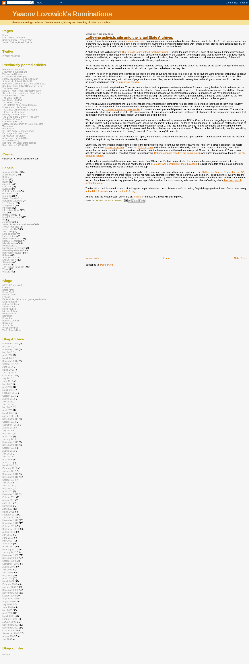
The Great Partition (11, 98)
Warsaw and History (12, 74)
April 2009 (7, 578)
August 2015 (8, 399)
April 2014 (7, 436)
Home (166, 258)
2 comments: (117, 200)
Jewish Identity (9, 229)
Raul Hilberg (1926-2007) (15, 145)
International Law (11, 210)
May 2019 (7, 346)
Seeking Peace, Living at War (17, 40)
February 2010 (9, 549)
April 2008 (7, 613)
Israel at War (8, 215)
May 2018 (7, 352)
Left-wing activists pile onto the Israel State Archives (129, 37)
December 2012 (10, 474)
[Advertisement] (112, 231)
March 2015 (8, 413)
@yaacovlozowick (11, 56)
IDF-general (8, 205)
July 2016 (7, 378)
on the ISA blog (127, 191)
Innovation (7, 208)
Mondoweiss (8, 245)
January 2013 (9, 471)
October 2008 (9, 595)
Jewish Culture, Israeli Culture (17, 42)
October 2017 (9, 364)
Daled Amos (8, 290)
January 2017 (9, 372)
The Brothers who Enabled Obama (19, 105)
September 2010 (10, 529)
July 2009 (7, 569)
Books (5, 179)
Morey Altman (9, 313)
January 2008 (9, 622)
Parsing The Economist (13, 114)
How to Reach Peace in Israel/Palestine (22, 91)
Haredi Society (9, 198)
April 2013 (7, 462)
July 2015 (7, 401)
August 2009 (8, 567)
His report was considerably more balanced (174, 164)
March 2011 (8, 512)
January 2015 (9, 416)
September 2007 (10, 633)
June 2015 (7, 404)
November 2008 (10, 593)
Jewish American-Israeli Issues (17, 224)
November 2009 (10, 558)
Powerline (7, 318)
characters (7, 184)
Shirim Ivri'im (8, 257)
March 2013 (8, 465)
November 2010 (10, 523)
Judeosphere (8, 306)
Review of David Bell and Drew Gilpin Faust (24, 83)
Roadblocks (8, 128)
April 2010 (7, 543)
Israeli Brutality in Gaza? (14, 95)
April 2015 (7, 410)
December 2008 (10, 590)
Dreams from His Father (14, 107)
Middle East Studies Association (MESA (223, 172)
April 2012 (7, 491)
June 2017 (7, 367)
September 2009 (10, 564)
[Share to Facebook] (140, 201)
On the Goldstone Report (14, 76)
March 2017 (8, 370)
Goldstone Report (11, 191)
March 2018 (8, 358)
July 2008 (7, 604)
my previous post (135, 41)
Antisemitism (8, 174)
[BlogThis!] (133, 201)
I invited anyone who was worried (123, 109)
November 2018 (10, 349)
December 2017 (10, 361)
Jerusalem (7, 222)
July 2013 (7, 453)
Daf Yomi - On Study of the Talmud (19, 143)
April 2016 (7, 387)
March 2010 (8, 546)
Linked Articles (9, 236)
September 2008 (10, 598)
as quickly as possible (127, 82)
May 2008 (7, 610)
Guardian (7, 196)
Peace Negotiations (12, 250)
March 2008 (8, 616)
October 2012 (9, 480)
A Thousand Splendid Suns (15, 138)
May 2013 (7, 459)
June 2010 (7, 538)
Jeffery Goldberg (10, 304)
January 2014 (9, 439)
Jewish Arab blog (10, 227)
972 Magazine (145, 147)
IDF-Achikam (8, 203)
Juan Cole (7, 231)
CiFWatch (7, 287)
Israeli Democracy (11, 217)
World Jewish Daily (11, 330)
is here (137, 196)
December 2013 (10, 442)
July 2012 (7, 482)
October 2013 (9, 448)
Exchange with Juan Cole (15, 133)
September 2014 (10, 425)
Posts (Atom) (107, 264)
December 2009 (10, 555)
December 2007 (10, 625)
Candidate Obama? (12, 119)
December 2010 (10, 520)
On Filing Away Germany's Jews (18, 131)
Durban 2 (7, 189)
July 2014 (7, 430)
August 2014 (8, 427)
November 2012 (10, 477)
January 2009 (9, 587)
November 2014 (10, 419)
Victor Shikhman (10, 328)
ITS (4, 219)
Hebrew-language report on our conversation (177, 153)
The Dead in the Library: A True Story (20, 117)
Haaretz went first (114, 147)
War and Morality (10, 140)
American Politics (11, 172)
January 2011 (9, 517)
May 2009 (7, 575)
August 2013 (8, 451)
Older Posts (240, 258)
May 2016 (7, 384)
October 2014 (9, 422)
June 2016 (7, 381)
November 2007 (10, 628)
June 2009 (7, 572)
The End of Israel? (11, 88)
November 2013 (10, 445)
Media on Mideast (11, 238)
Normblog (7, 316)
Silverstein (7, 262)
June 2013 (7, 456)
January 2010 (9, 552)
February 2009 (9, 584)
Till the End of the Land (13, 112)
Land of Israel (9, 234)
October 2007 (9, 630)
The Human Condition (13, 267)
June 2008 (7, 607)
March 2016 (8, 390)
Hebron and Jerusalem (13, 69)
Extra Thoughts (9, 302)
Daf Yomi (6, 186)
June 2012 (7, 485)
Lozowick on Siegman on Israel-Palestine (22, 124)
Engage (6, 297)
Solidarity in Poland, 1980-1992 (18, 81)
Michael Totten (9, 311)
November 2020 (10, 343)
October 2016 (9, 375)
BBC (4, 177)
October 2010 (9, 526)
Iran (4, 212)
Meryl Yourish (9, 309)
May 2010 (7, 541)
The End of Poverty (11, 102)
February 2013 (9, 468)
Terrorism (7, 264)
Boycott (6, 182)
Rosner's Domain (11, 320)
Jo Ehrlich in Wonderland (14, 72)
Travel (5, 269)
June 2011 (7, 503)
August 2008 (8, 601)
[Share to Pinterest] (143, 201)
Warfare (6, 271)
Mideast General (10, 241)
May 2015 (7, 407)
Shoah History (9, 260)
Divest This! (8, 292)
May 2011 (7, 506)
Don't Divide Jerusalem (13, 37)
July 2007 (7, 639)
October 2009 (9, 561)
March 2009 (8, 581)
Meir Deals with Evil (12, 100)
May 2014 (7, 433)
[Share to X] (137, 201)
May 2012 (7, 488)
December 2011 (10, 494)
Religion (6, 255)
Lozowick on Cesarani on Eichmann (20, 79)
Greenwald (7, 193)
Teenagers (7, 126)
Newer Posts (92, 258)
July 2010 (7, 535)
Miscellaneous (9, 243)
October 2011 (9, 497)
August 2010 (8, 532)
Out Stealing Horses (12, 121)
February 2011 (9, 514)
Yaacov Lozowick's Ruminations (62, 14)
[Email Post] (125, 200)
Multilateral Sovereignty (14, 248)
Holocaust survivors (12, 200)
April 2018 (7, 355)
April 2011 (7, 509)
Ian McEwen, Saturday (13, 136)
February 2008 (9, 619)
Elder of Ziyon (9, 294)
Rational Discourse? (12, 253)
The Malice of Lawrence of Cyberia (19, 109)
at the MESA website (96, 191)
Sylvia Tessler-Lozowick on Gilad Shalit (21, 93)
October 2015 (9, 396)
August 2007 (8, 636)
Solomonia (7, 325)
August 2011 (8, 500)
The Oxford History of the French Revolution (145, 52)
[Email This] (130, 201)
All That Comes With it (13, 285)
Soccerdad (7, 323)
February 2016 (9, 393)
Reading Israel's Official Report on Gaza (22, 86)
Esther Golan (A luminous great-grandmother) (24, 299)
